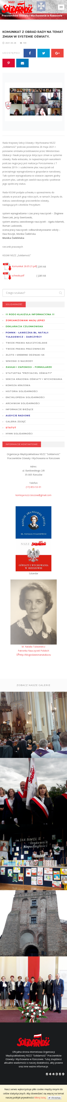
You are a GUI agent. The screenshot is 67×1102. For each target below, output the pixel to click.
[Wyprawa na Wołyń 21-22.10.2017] (33, 923)
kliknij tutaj (40, 1097)
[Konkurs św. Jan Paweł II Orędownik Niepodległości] (33, 857)
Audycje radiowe (18, 415)
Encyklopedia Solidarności (25, 397)
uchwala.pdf (18, 275)
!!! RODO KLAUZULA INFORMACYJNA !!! (30, 314)
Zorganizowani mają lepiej (25, 320)
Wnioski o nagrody (19, 361)
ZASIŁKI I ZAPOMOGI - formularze (29, 367)
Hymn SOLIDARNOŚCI (19, 433)
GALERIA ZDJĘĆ (16, 421)
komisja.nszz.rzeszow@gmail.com (33, 495)
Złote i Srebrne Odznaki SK (25, 355)
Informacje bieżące (19, 409)
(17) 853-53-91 (33, 487)
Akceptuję (55, 1097)
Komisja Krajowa (18, 385)
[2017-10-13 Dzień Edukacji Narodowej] (33, 989)
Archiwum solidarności (23, 403)
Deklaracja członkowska (24, 326)
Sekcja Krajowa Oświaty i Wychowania (34, 379)
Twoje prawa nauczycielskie (26, 342)
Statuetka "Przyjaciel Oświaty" (29, 373)
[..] (33, 725)
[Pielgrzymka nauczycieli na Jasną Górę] (33, 791)
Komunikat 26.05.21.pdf (24, 266)
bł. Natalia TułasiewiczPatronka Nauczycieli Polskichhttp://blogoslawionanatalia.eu (34, 650)
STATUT (11, 427)
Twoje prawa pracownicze (25, 348)
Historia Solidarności (22, 391)
